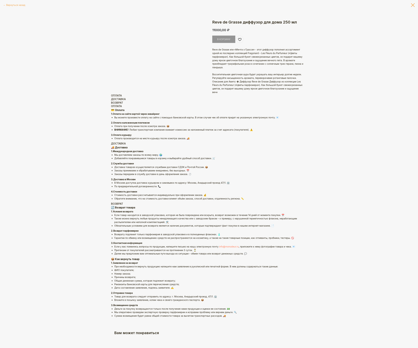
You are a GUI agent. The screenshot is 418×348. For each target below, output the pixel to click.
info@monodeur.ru (229, 246)
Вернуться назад (15, 5)
